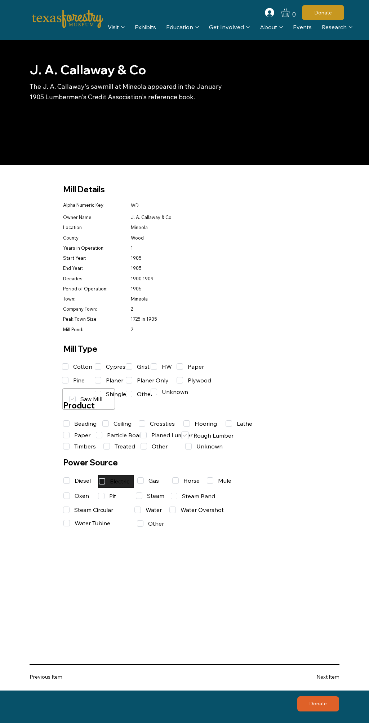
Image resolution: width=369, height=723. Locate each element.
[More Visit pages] (123, 27)
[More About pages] (281, 27)
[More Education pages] (197, 27)
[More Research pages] (350, 27)
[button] (290, 12)
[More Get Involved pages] (248, 27)
